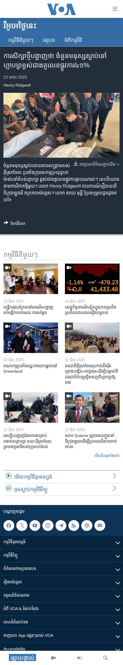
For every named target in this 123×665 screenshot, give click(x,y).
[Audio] (79, 658)
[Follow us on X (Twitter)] (21, 525)
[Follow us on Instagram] (47, 525)
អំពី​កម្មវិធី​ (73, 40)
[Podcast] (86, 525)
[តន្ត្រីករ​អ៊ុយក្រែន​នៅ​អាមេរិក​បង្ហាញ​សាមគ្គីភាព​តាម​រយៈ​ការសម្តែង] (30, 279)
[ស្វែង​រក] (105, 658)
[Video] (53, 658)
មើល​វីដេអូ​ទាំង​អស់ (107, 455)
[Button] (14, 224)
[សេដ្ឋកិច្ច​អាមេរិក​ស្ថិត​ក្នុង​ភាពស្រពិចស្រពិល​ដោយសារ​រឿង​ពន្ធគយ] (92, 279)
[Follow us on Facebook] (8, 525)
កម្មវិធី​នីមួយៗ (20, 40)
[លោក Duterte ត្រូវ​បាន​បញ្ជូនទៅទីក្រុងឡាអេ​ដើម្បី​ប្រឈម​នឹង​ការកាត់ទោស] (92, 407)
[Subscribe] (99, 525)
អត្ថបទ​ (49, 40)
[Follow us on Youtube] (34, 525)
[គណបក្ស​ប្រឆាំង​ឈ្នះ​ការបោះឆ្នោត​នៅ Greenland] (30, 338)
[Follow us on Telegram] (60, 525)
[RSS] (73, 525)
